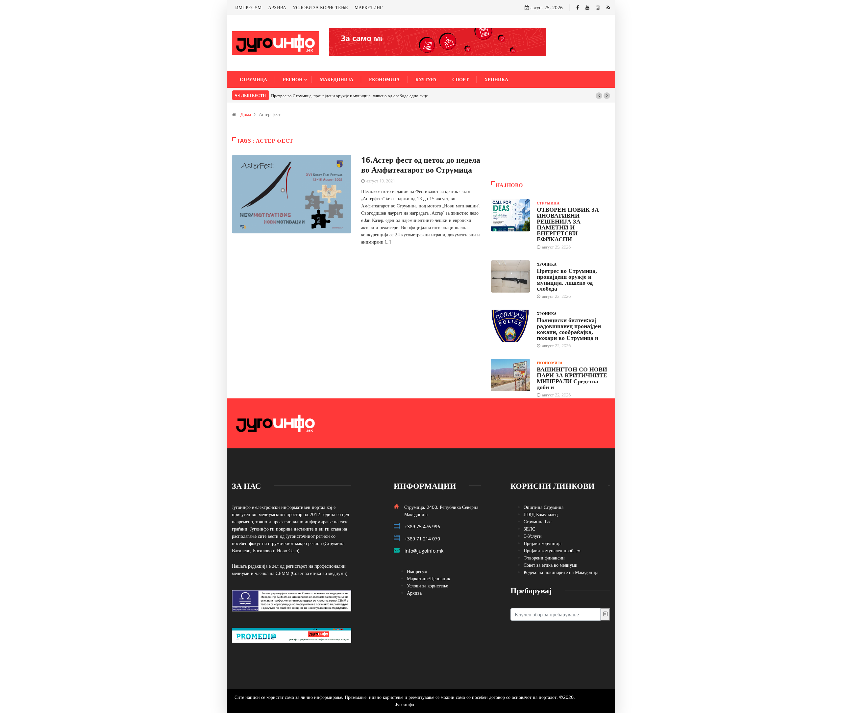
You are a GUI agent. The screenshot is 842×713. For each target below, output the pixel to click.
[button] (599, 95)
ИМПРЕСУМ (248, 7)
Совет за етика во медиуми (551, 565)
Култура (425, 79)
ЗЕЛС (529, 529)
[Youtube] (587, 7)
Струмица (253, 79)
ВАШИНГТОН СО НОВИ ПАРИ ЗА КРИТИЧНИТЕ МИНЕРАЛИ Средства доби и (572, 378)
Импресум (417, 571)
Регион (293, 79)
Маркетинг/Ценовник (428, 578)
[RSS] (608, 7)
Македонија (336, 79)
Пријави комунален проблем (552, 550)
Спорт (460, 79)
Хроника (496, 79)
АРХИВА (277, 7)
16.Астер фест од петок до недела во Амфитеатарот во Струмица (420, 164)
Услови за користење (427, 585)
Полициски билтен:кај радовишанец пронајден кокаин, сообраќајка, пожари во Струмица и (569, 329)
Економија (384, 79)
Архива (414, 593)
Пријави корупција (542, 543)
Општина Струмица (543, 507)
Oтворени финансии (544, 558)
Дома (245, 114)
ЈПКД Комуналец (541, 514)
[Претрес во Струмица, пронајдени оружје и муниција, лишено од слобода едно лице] (510, 276)
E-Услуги (533, 536)
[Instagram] (598, 7)
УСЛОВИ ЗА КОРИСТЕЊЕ (320, 7)
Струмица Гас (537, 521)
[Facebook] (577, 7)
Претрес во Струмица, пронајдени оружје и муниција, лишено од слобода (567, 279)
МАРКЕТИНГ (369, 7)
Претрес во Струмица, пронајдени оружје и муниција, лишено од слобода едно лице (349, 96)
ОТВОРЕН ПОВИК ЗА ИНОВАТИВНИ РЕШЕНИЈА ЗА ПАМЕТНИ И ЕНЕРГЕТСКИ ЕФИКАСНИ (568, 224)
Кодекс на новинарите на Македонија (561, 572)
